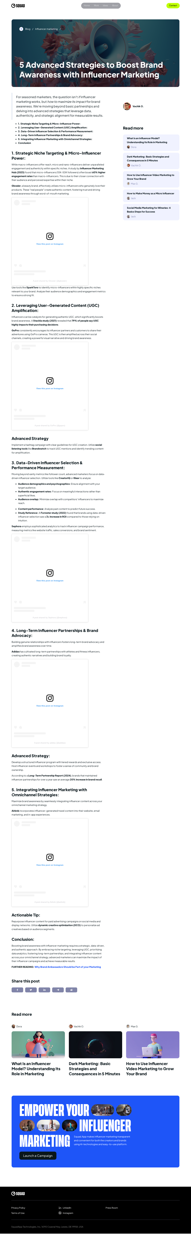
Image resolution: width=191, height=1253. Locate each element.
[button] (173, 5)
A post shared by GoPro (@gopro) (50, 425)
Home (87, 5)
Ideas (105, 5)
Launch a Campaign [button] (38, 1156)
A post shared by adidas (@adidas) (50, 743)
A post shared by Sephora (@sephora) (50, 617)
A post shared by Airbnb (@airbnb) (49, 902)
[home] (18, 6)
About (115, 5)
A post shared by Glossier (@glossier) (50, 281)
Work (96, 5)
